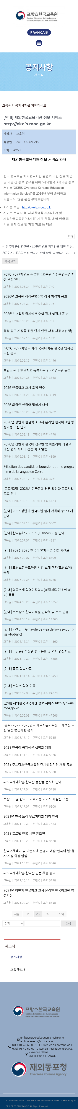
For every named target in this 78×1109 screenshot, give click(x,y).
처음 (17, 914)
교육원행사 (17, 969)
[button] (39, 32)
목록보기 (10, 261)
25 (37, 914)
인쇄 (70, 236)
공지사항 (16, 957)
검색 (68, 923)
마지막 (60, 914)
